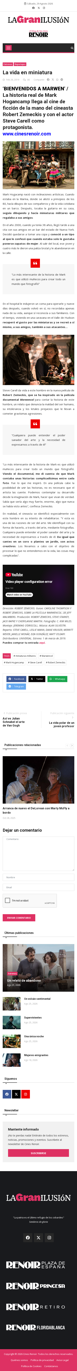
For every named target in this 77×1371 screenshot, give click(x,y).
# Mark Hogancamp (14, 662)
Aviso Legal (62, 1360)
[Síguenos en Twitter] (39, 7)
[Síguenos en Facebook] (33, 7)
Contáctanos (51, 1366)
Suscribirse (38, 1153)
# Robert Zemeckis (55, 662)
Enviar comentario (19, 917)
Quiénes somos (19, 1360)
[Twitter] (16, 1094)
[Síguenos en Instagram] (44, 7)
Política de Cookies (31, 1366)
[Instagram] (25, 1094)
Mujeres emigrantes (36, 1055)
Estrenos (8, 64)
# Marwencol (46, 655)
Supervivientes (33, 1017)
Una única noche (34, 1036)
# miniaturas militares (25, 655)
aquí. (42, 642)
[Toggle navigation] (8, 47)
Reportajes (20, 64)
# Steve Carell (35, 662)
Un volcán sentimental (37, 998)
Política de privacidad (42, 1360)
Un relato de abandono (24, 980)
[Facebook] (7, 1094)
